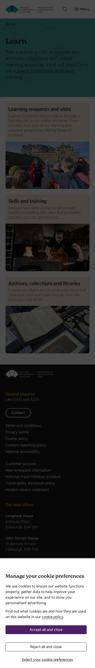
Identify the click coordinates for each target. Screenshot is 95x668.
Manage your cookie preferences (45, 577)
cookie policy (52, 616)
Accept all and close (46, 629)
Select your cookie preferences (47, 659)
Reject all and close (46, 646)
